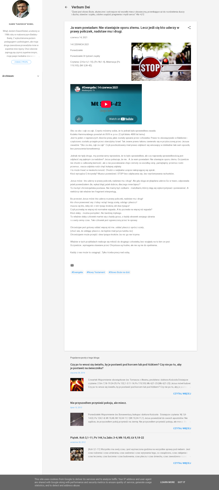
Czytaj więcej (182, 393)
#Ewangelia (77, 272)
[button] (189, 28)
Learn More (167, 482)
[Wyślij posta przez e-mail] (72, 266)
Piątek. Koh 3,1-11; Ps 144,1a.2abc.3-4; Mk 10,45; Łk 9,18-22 (107, 437)
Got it (181, 482)
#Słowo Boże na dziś (119, 272)
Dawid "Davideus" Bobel (21, 24)
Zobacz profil (21, 62)
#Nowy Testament (96, 272)
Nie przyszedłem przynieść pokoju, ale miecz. (98, 402)
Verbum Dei (81, 7)
